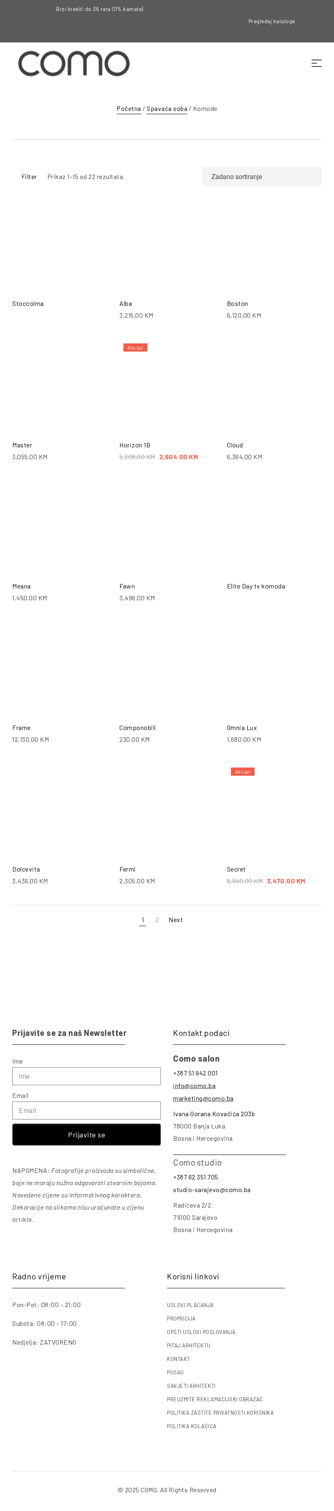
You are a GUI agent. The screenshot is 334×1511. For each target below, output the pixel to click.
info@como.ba (194, 1085)
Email (20, 1095)
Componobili (137, 727)
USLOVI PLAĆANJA (190, 1305)
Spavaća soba (167, 108)
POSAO (175, 1372)
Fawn (127, 586)
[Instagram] (321, 21)
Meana (21, 586)
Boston (237, 303)
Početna (128, 108)
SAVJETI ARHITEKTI (191, 1386)
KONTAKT (178, 1359)
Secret (236, 869)
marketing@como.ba (203, 1098)
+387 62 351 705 (195, 1177)
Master (22, 445)
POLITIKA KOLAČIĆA (192, 1426)
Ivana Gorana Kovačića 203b (214, 1113)
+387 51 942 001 (195, 1073)
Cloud (235, 445)
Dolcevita (26, 869)
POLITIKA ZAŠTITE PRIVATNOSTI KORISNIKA (220, 1412)
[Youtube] (321, 32)
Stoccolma (28, 303)
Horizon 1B (134, 445)
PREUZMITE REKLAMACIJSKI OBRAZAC (215, 1399)
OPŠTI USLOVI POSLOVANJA (201, 1332)
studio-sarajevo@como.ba (212, 1189)
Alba (125, 303)
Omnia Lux (242, 727)
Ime (17, 1061)
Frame (21, 727)
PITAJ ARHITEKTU (189, 1345)
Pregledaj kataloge (271, 21)
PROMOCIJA (181, 1318)
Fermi (127, 869)
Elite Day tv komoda (256, 586)
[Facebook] (321, 9)
